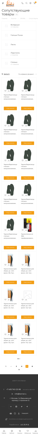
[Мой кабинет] (30, 3)
